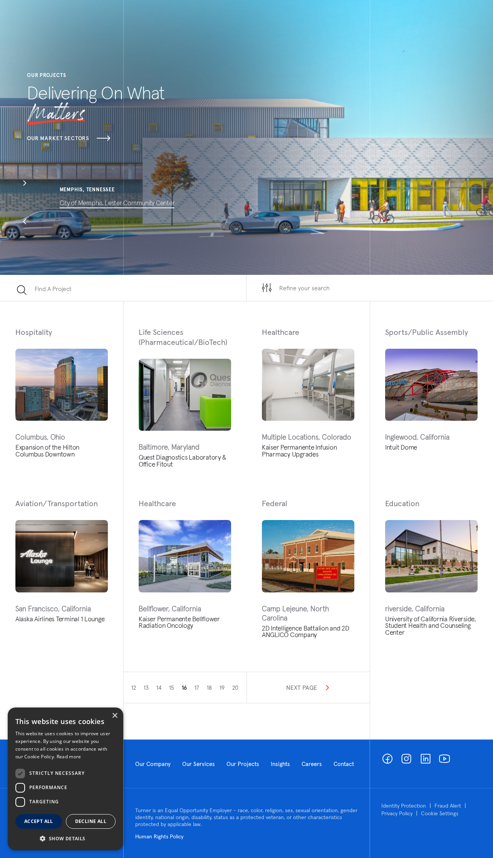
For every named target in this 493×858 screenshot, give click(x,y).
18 (209, 687)
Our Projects (242, 764)
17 (197, 687)
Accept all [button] (38, 821)
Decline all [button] (90, 821)
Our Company (153, 764)
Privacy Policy (397, 813)
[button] (24, 184)
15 (171, 687)
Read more (69, 756)
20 (235, 687)
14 (158, 687)
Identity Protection (403, 805)
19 (222, 687)
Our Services (198, 764)
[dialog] (65, 778)
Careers (312, 764)
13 (146, 687)
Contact (344, 764)
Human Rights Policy (159, 836)
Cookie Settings (439, 813)
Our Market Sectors (58, 138)
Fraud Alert (447, 805)
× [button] (114, 716)
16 (184, 687)
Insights (280, 764)
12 (133, 687)
